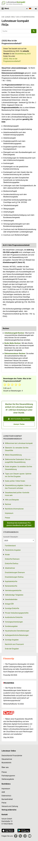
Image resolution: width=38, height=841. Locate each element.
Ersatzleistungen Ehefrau (14, 577)
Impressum (9, 513)
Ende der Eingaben (12, 649)
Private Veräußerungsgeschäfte (16, 613)
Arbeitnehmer (10, 568)
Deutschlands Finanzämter (12, 756)
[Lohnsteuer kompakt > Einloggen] (36, 9)
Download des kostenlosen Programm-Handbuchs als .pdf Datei (19, 524)
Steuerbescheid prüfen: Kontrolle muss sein (17, 494)
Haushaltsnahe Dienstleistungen (17, 631)
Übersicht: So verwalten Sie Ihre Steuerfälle (16, 449)
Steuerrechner (7, 759)
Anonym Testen (19, 424)
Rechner (8, 504)
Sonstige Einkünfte (12, 608)
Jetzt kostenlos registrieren (20, 419)
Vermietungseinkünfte (13, 590)
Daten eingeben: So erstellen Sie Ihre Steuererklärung (18, 468)
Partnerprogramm (8, 776)
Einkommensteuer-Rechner (14, 353)
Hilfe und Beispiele (12, 500)
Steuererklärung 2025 (23, 54)
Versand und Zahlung (10, 806)
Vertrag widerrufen (9, 810)
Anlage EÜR (9, 604)
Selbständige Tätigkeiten (14, 595)
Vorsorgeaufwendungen (14, 622)
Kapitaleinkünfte (11, 581)
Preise (4, 803)
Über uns (5, 767)
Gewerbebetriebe (11, 599)
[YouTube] (29, 836)
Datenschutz (6, 796)
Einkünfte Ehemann (12, 559)
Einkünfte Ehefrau (11, 564)
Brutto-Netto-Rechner (12, 343)
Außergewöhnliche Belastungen (16, 635)
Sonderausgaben (11, 626)
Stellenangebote (8, 779)
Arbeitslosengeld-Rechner (14, 333)
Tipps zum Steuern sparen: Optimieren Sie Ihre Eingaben (18, 475)
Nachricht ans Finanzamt (14, 644)
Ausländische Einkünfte (13, 617)
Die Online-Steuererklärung (14, 4)
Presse (7, 518)
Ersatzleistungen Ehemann (15, 572)
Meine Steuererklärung (13, 455)
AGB (3, 792)
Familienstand (10, 546)
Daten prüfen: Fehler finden (15, 481)
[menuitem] (28, 9)
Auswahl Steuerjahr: (10, 537)
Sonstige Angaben (12, 640)
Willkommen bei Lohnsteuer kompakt (19, 443)
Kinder (7, 555)
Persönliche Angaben (13, 550)
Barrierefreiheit (7, 799)
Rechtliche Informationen (14, 509)
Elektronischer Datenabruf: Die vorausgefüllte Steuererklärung (18, 460)
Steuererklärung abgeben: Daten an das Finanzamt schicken (18, 486)
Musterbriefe (6, 763)
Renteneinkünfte (11, 586)
